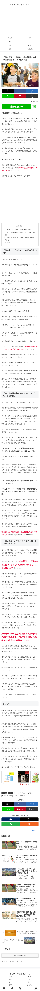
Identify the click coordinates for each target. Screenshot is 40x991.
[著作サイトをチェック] (10, 819)
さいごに (8, 242)
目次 (17, 226)
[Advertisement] (20, 22)
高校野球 (22, 795)
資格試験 (29, 985)
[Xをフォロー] (29, 819)
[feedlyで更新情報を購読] (10, 824)
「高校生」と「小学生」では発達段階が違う (18, 229)
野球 (11, 793)
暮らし (30, 982)
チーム (17, 793)
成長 (4, 795)
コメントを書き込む (20, 955)
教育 (10, 982)
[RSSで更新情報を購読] (29, 824)
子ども (5, 793)
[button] (32, 96)
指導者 (10, 795)
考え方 (10, 976)
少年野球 (30, 793)
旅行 (10, 979)
